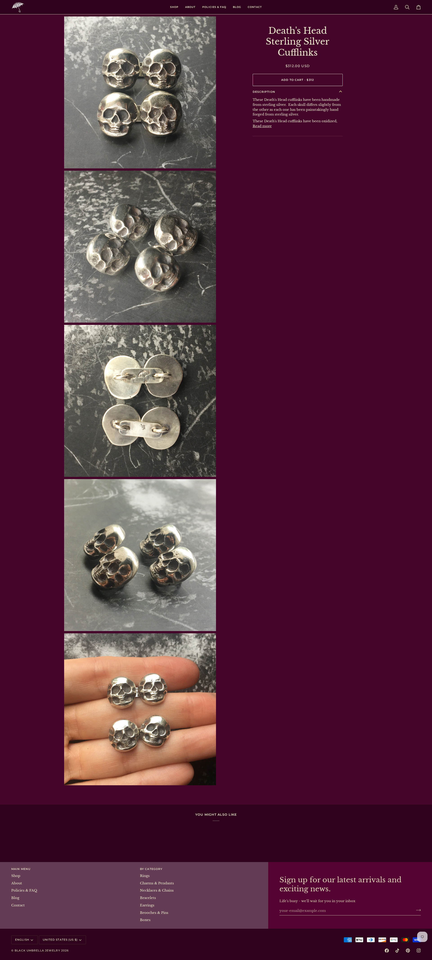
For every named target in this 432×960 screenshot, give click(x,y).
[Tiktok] (397, 951)
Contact (18, 905)
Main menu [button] (20, 869)
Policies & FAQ (24, 890)
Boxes (145, 920)
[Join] (417, 910)
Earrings (147, 905)
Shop (15, 876)
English (22, 939)
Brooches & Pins (154, 913)
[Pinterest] (408, 951)
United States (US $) (60, 939)
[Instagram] (419, 951)
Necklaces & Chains (157, 890)
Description (264, 91)
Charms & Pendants (157, 883)
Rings (145, 876)
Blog (15, 898)
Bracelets (148, 898)
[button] (174, 7)
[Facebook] (387, 951)
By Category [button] (151, 869)
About (16, 883)
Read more (262, 126)
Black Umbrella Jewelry (37, 950)
